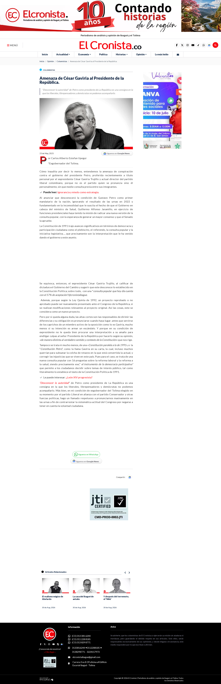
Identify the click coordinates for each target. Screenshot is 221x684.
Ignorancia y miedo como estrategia (78, 192)
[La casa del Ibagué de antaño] (86, 585)
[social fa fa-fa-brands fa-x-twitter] (182, 45)
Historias (121, 54)
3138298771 (78, 652)
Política (103, 54)
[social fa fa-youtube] (193, 45)
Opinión (140, 54)
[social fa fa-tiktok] (198, 45)
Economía (83, 54)
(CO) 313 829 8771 (81, 642)
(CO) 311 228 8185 (81, 639)
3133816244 (78, 647)
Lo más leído (161, 54)
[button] (203, 45)
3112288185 (93, 647)
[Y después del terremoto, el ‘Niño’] (116, 585)
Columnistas (62, 61)
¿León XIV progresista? (79, 377)
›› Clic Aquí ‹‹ (50, 652)
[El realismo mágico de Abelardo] (55, 585)
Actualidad (62, 54)
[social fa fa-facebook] (176, 45)
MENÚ (13, 45)
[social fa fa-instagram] (187, 45)
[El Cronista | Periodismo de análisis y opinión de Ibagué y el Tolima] (110, 45)
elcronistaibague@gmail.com (86, 657)
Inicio (45, 54)
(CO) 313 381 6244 (81, 636)
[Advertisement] (86, 260)
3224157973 (93, 652)
